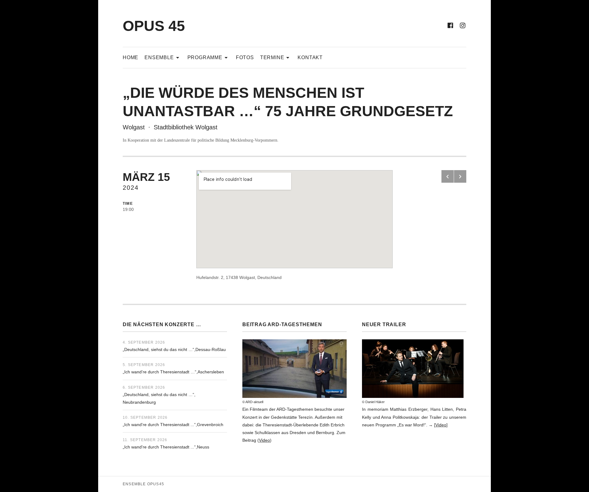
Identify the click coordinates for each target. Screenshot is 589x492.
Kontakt (310, 57)
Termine (276, 57)
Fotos (245, 57)
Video (264, 440)
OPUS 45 (154, 26)
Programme (208, 57)
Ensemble (162, 57)
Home (130, 57)
